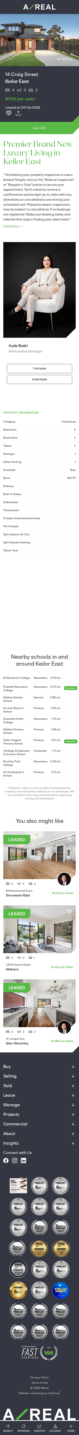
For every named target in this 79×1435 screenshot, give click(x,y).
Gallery (39, 128)
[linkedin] (23, 1160)
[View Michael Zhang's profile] (64, 879)
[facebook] (6, 1160)
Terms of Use (39, 1382)
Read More (11, 226)
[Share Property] (18, 113)
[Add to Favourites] (8, 113)
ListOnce (53, 1393)
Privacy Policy (40, 1377)
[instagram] (14, 1160)
